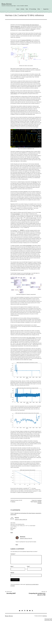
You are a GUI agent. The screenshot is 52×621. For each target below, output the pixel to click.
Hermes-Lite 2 (18, 27)
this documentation (16, 213)
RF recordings (32, 9)
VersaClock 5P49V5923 (26, 40)
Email (28, 566)
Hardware (39, 500)
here (39, 81)
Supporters (46, 9)
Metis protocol (13, 248)
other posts (33, 28)
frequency (35, 501)
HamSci (23, 24)
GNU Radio (34, 181)
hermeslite (39, 503)
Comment (13, 553)
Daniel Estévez (7, 4)
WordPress (45, 615)
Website (12, 572)
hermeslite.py (14, 92)
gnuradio (39, 501)
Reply (12, 532)
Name (12, 566)
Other (38, 9)
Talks (27, 9)
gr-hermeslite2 (28, 245)
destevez (13, 501)
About (17, 9)
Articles (22, 9)
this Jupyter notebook (31, 337)
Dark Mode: (47, 619)
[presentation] (12, 206)
